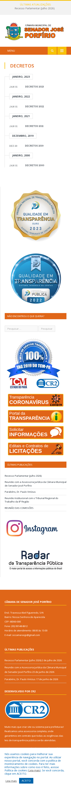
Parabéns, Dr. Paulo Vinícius (20, 491)
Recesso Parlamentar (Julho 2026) (23, 475)
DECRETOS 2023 (34, 86)
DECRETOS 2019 (34, 145)
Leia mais (34, 770)
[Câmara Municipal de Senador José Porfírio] (35, 31)
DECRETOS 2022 (34, 106)
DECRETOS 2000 (34, 165)
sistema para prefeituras (49, 726)
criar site (26, 726)
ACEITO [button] (26, 780)
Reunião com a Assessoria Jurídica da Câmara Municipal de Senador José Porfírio (36, 8)
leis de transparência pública (21, 740)
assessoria (29, 731)
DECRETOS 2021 (34, 126)
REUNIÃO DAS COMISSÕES (19, 508)
